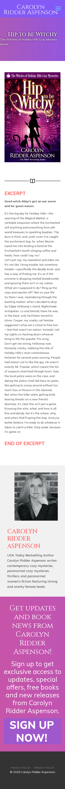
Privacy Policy (21, 767)
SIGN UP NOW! (32, 731)
